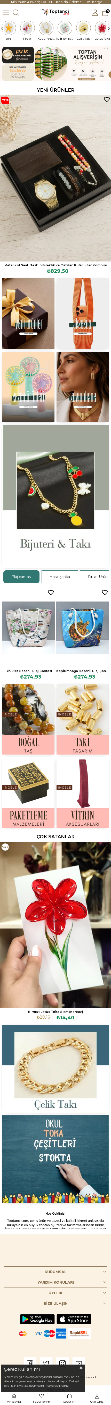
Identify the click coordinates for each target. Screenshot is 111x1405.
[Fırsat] (27, 28)
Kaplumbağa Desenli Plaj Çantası (82, 671)
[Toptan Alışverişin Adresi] (55, 63)
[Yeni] (9, 28)
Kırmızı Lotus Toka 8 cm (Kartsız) (55, 1012)
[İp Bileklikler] (65, 28)
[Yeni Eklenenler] (28, 313)
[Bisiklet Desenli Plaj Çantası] (28, 627)
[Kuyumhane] (46, 28)
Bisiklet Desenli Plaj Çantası (28, 671)
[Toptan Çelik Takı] (55, 1069)
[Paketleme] (28, 792)
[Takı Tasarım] (83, 719)
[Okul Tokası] (55, 1159)
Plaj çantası (21, 576)
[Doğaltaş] (28, 719)
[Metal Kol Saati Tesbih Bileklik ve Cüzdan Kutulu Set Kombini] (55, 178)
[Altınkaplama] (83, 387)
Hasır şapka (60, 576)
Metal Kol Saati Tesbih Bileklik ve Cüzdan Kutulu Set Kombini (55, 265)
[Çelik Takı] (83, 28)
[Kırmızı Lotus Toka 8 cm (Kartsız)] (55, 925)
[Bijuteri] (55, 496)
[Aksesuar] (83, 313)
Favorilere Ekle (107, 99)
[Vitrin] (83, 792)
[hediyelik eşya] (28, 387)
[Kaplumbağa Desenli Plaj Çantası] (82, 627)
